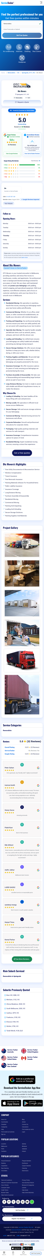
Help (2, 1129)
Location (3, 1144)
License (24, 1187)
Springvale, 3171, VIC (28, 73)
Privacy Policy (26, 1180)
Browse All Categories (28, 1185)
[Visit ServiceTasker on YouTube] (27, 1202)
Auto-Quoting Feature (28, 1182)
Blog (23, 1119)
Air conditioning (8, 51)
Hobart (24, 1151)
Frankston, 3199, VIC (13, 1017)
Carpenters (4, 1165)
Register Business (23, 1254)
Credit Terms (4, 1190)
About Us (3, 1119)
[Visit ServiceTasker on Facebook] (4, 1202)
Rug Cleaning (5, 1168)
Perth (2, 1149)
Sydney (24, 1144)
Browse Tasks (5, 1192)
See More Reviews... (22, 959)
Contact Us (25, 1124)
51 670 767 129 (10, 196)
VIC (18, 73)
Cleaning (27, 51)
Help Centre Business (28, 1192)
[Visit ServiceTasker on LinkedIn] (23, 1202)
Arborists (19, 51)
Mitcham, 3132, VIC (13, 1000)
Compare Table (5, 1187)
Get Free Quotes (20, 1210)
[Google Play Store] (33, 1103)
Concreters (4, 1170)
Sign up (3, 1134)
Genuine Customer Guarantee (9, 1182)
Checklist (3, 1124)
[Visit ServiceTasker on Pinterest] (9, 1202)
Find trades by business (7, 1132)
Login (23, 1132)
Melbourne (4, 1146)
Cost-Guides (4, 1122)
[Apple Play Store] (11, 1103)
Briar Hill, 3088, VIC (13, 995)
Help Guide (25, 1190)
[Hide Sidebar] (41, 2)
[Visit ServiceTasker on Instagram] (18, 1202)
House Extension (6, 1161)
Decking (3, 1163)
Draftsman (25, 1163)
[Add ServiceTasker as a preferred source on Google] (22, 1080)
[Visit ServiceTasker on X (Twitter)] (13, 1202)
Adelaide (24, 1149)
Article (23, 1122)
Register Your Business (19, 1218)
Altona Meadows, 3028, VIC (15, 1004)
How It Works (5, 1185)
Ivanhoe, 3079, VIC (12, 1013)
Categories (4, 1127)
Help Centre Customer (7, 1195)
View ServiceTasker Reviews (32, 153)
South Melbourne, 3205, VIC (15, 1008)
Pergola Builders (26, 1161)
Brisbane (24, 1146)
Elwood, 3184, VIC (12, 1022)
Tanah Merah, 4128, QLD (14, 1031)
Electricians (25, 1170)
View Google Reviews (12, 153)
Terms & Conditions (6, 1180)
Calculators (25, 1127)
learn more (25, 257)
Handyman (22, 62)
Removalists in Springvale (12, 976)
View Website (9, 203)
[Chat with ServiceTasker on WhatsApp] (32, 1202)
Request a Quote (23, 102)
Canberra (3, 1151)
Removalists (11, 73)
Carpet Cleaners (26, 1165)
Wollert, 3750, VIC (12, 1026)
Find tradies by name (28, 1129)
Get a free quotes (22, 453)
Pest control (37, 51)
